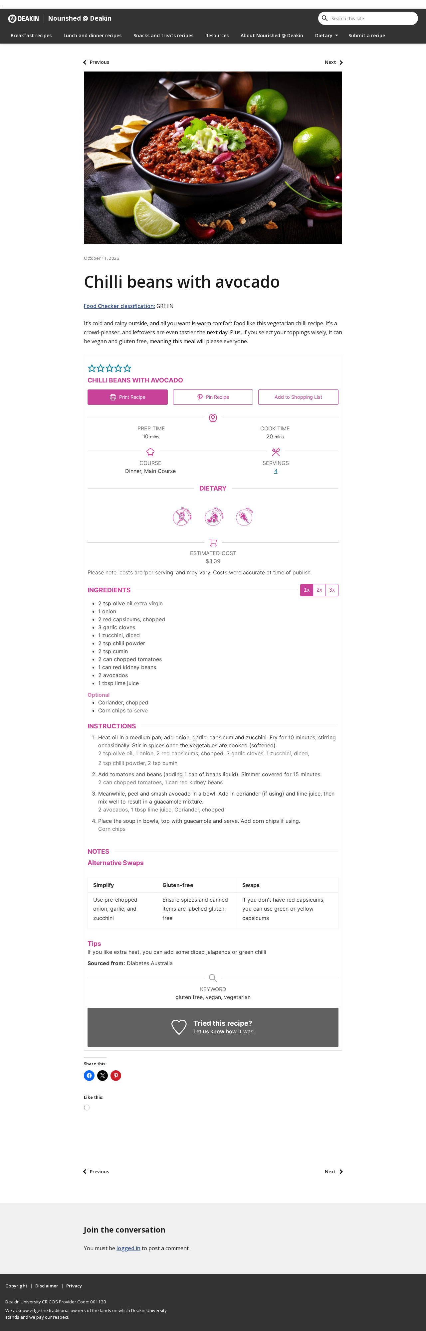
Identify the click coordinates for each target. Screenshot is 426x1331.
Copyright (16, 1286)
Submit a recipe (366, 35)
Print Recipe (131, 397)
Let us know (208, 1031)
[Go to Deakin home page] (23, 18)
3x (332, 590)
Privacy (74, 1286)
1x (307, 590)
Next (330, 62)
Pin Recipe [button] (217, 397)
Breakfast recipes (31, 35)
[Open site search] (324, 18)
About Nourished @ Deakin (272, 35)
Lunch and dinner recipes (92, 35)
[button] (92, 368)
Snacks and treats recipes (163, 35)
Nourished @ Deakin (79, 18)
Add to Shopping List (298, 397)
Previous (99, 62)
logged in (128, 1248)
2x (319, 590)
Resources (217, 35)
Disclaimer (46, 1286)
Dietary (323, 35)
